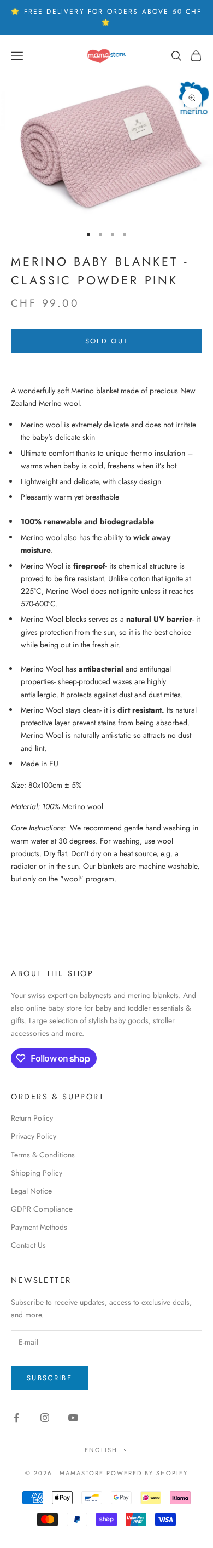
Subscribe (49, 1378)
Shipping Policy (36, 1172)
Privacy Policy (33, 1136)
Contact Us (28, 1245)
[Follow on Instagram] (44, 1417)
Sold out (106, 341)
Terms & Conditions (43, 1154)
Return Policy (32, 1118)
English (101, 1450)
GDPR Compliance (42, 1208)
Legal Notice (31, 1190)
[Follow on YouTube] (73, 1417)
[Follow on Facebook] (16, 1417)
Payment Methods (39, 1227)
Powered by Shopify (147, 1473)
